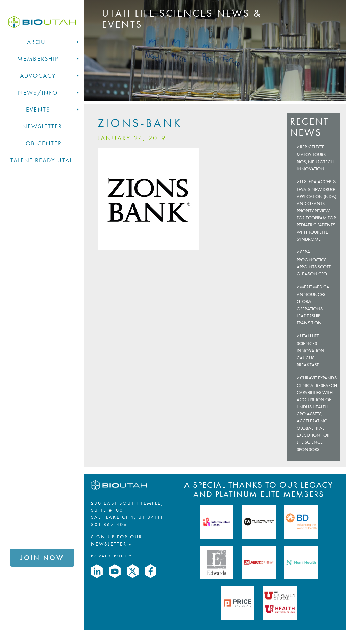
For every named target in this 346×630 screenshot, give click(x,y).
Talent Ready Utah (42, 160)
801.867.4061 (110, 524)
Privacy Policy (111, 556)
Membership (37, 59)
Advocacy (38, 75)
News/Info (38, 92)
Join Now (42, 558)
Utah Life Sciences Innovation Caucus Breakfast (310, 350)
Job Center (42, 143)
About (38, 42)
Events (38, 109)
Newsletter (42, 126)
